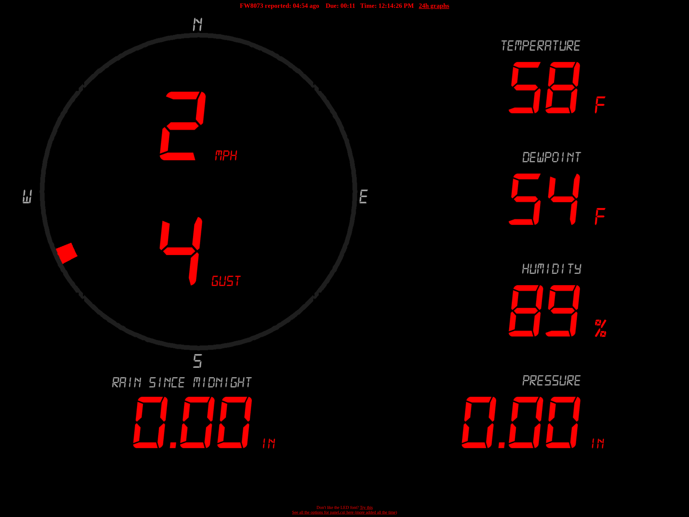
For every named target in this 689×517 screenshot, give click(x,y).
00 (343, 5)
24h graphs (434, 5)
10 (352, 5)
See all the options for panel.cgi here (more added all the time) (344, 512)
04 (296, 5)
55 (304, 5)
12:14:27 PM (396, 5)
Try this (366, 507)
